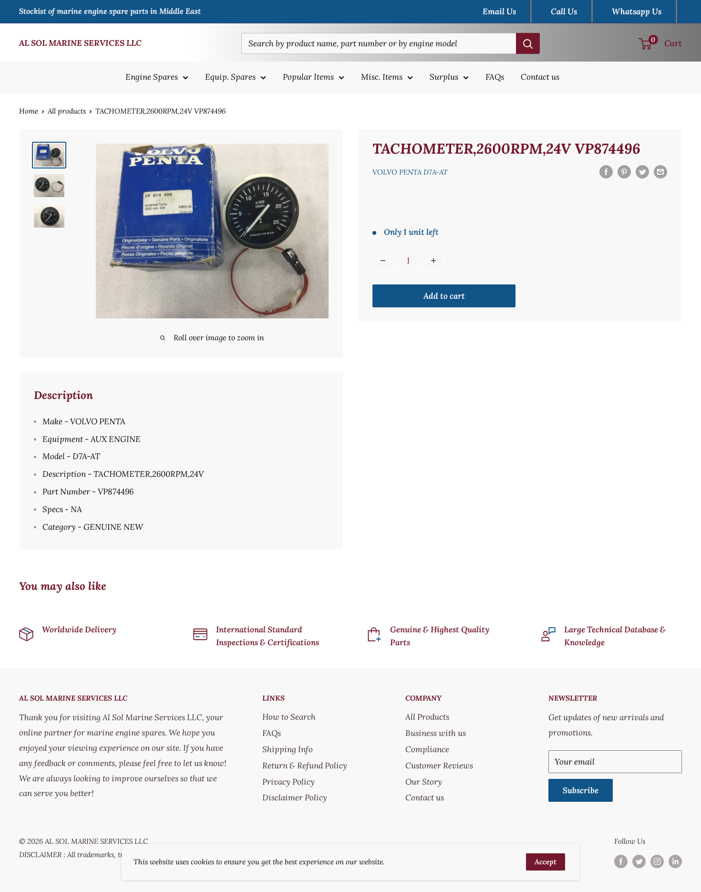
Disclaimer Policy (294, 797)
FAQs (494, 77)
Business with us (435, 733)
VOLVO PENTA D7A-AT (410, 172)
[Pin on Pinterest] (624, 171)
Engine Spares (151, 77)
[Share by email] (660, 171)
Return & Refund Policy (304, 765)
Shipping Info (287, 749)
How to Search (289, 717)
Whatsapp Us (636, 11)
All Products (427, 717)
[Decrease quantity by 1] (383, 261)
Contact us (540, 77)
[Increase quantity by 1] (433, 261)
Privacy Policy (288, 782)
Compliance (427, 749)
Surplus (444, 77)
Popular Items (308, 77)
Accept (546, 861)
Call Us (564, 11)
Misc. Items (381, 77)
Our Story (423, 782)
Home (28, 110)
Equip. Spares (230, 77)
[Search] (528, 43)
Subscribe (580, 790)
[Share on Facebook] (606, 171)
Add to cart (444, 296)
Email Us (499, 11)
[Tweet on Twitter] (642, 171)
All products (67, 110)
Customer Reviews (439, 765)
